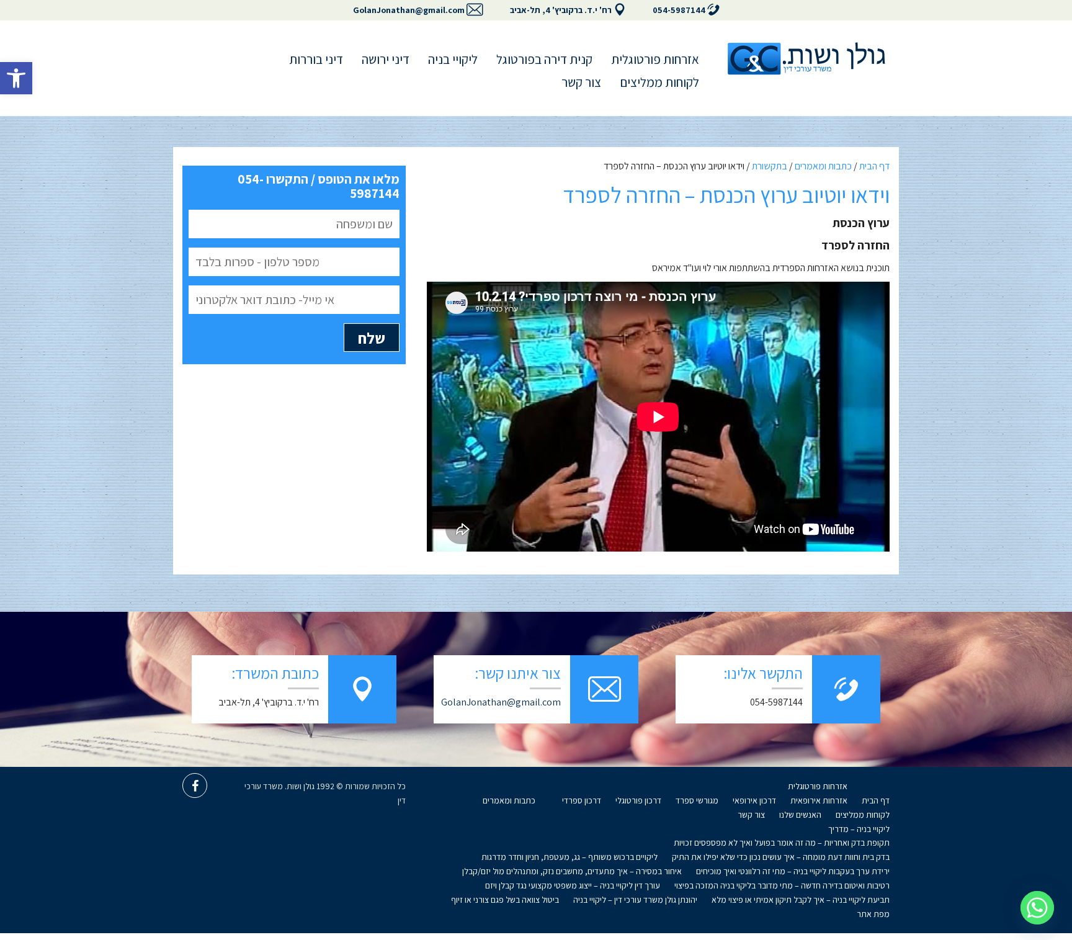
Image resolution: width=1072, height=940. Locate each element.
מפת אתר (873, 914)
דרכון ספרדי (581, 800)
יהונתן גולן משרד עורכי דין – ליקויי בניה (635, 899)
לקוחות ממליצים (659, 82)
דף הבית (874, 165)
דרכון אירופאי (754, 800)
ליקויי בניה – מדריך (859, 829)
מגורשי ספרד (697, 800)
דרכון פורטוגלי (638, 800)
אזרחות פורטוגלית (655, 59)
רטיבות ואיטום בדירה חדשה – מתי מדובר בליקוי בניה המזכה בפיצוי (782, 885)
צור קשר (581, 82)
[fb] (194, 785)
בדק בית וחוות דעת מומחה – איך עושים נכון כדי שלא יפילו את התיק (781, 856)
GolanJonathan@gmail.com (409, 10)
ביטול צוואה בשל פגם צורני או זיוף (505, 899)
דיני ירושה (385, 59)
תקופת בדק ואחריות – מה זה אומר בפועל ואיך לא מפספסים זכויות (782, 842)
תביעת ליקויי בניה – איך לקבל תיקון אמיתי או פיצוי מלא (801, 899)
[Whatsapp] (1037, 907)
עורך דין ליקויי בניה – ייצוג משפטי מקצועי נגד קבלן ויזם (572, 885)
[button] (16, 78)
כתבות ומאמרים (823, 165)
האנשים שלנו (800, 814)
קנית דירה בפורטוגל (544, 59)
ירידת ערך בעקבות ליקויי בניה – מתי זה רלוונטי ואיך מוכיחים (793, 871)
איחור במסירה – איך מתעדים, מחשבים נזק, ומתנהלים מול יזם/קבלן (572, 871)
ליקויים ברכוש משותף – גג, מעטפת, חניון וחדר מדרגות (569, 856)
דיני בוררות (316, 59)
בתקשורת (769, 165)
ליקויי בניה (453, 59)
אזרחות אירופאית (818, 800)
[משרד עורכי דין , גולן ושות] (806, 58)
